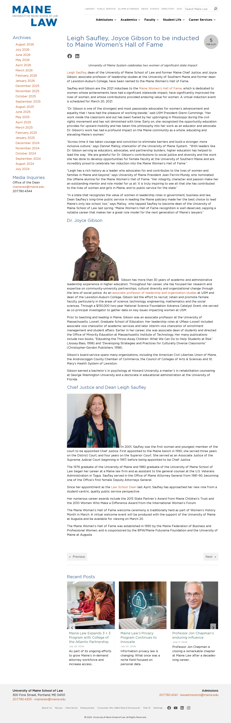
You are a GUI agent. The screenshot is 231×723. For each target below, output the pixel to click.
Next (209, 556)
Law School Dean (123, 487)
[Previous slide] (72, 627)
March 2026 (24, 70)
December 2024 (28, 143)
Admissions (104, 20)
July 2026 (22, 49)
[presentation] (91, 605)
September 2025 (28, 101)
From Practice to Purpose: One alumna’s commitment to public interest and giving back (193, 639)
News (144, 8)
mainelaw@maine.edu (28, 187)
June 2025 (23, 112)
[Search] (215, 8)
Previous (79, 556)
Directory (168, 8)
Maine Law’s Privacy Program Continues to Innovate (87, 637)
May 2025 (23, 117)
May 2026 (23, 60)
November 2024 (28, 148)
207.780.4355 (22, 699)
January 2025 (25, 138)
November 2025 (27, 91)
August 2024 (25, 163)
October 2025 (26, 96)
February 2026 (26, 75)
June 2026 (23, 55)
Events (154, 8)
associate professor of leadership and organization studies (154, 293)
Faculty (149, 20)
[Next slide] (213, 627)
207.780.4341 (168, 695)
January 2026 (25, 81)
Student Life (172, 20)
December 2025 (27, 86)
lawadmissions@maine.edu (199, 695)
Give (179, 8)
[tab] (135, 677)
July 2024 (23, 169)
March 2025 (24, 127)
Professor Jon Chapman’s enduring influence (141, 635)
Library (90, 8)
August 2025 (25, 107)
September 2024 (28, 158)
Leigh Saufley (76, 72)
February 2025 (26, 132)
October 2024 (26, 153)
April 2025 (23, 122)
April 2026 (23, 65)
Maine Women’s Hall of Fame (160, 88)
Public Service (106, 8)
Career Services (200, 20)
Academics (129, 20)
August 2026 (25, 44)
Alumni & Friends (128, 8)
